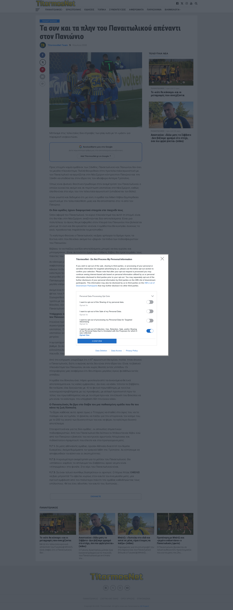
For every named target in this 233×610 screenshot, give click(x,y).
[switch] (149, 302)
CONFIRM (97, 341)
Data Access (116, 351)
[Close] (163, 259)
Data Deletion (101, 351)
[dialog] (116, 305)
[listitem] (116, 296)
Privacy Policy (132, 351)
